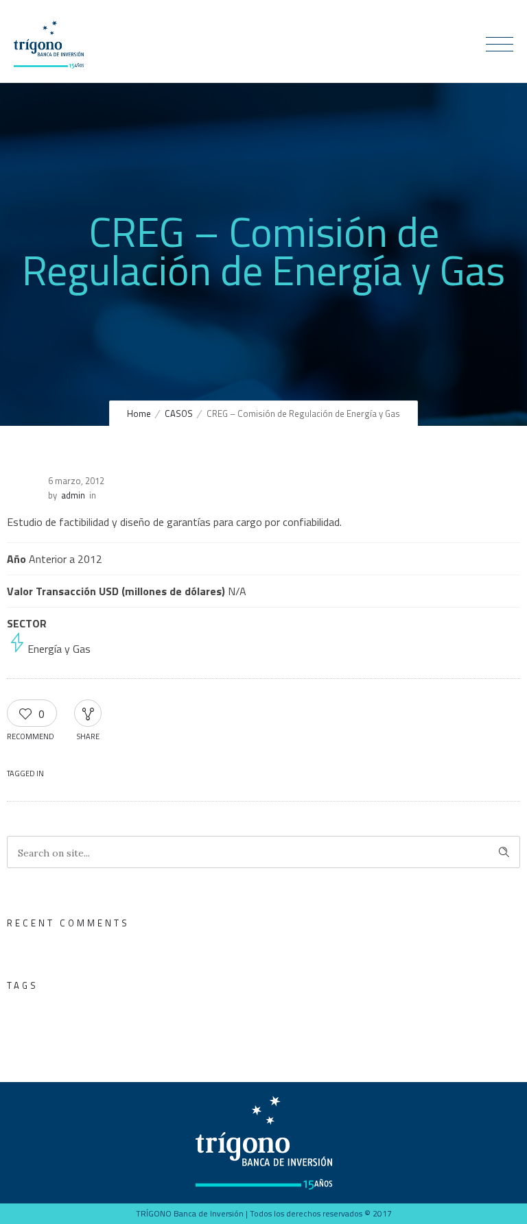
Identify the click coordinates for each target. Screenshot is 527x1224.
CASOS (179, 413)
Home (139, 413)
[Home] (49, 64)
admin (73, 495)
